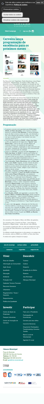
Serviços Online (22, 245)
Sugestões (22, 249)
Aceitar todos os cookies (12, 15)
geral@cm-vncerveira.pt (15, 360)
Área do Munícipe (9, 245)
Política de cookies (20, 5)
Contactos (9, 249)
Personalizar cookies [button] (11, 9)
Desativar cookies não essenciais (15, 20)
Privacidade (34, 245)
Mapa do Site (35, 249)
